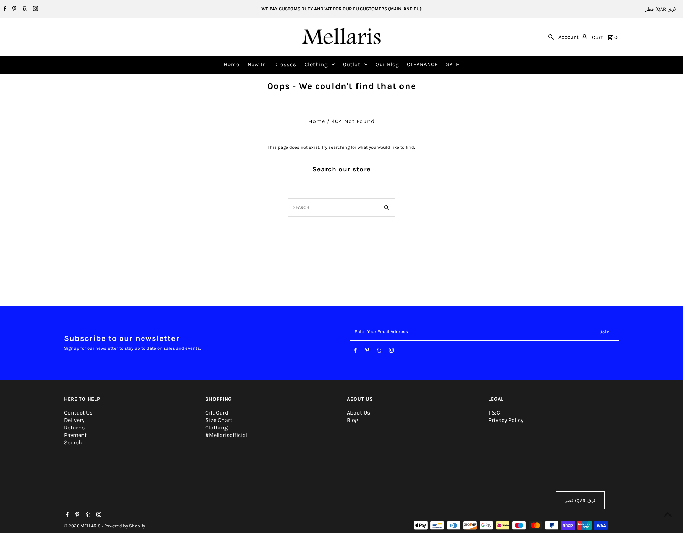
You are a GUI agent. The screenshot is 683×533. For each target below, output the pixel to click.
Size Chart (218, 420)
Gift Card (216, 412)
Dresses (285, 64)
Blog (352, 420)
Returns (74, 427)
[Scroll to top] (668, 514)
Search (73, 442)
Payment (75, 435)
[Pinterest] (13, 9)
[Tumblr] (24, 9)
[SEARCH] (551, 36)
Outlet (351, 64)
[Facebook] (4, 9)
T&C (494, 412)
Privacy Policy (505, 420)
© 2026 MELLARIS (83, 525)
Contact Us (78, 412)
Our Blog (387, 64)
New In (257, 64)
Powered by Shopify (124, 525)
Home (231, 64)
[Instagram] (34, 9)
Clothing (316, 64)
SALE (452, 64)
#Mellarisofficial (226, 435)
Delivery (74, 420)
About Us (358, 412)
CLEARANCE (422, 64)
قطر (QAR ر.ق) (660, 9)
